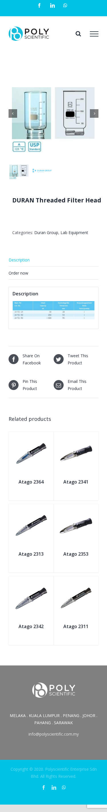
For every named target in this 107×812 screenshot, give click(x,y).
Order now (18, 273)
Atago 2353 (75, 554)
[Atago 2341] (76, 438)
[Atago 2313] (31, 510)
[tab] (53, 260)
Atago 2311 (75, 626)
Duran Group (46, 232)
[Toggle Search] (78, 33)
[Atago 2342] (31, 582)
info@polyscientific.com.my (54, 734)
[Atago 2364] (31, 438)
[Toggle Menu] (94, 33)
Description (19, 260)
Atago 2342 (31, 626)
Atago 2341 (75, 482)
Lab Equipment (74, 232)
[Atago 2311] (76, 582)
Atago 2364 (31, 482)
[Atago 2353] (76, 510)
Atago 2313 (31, 554)
